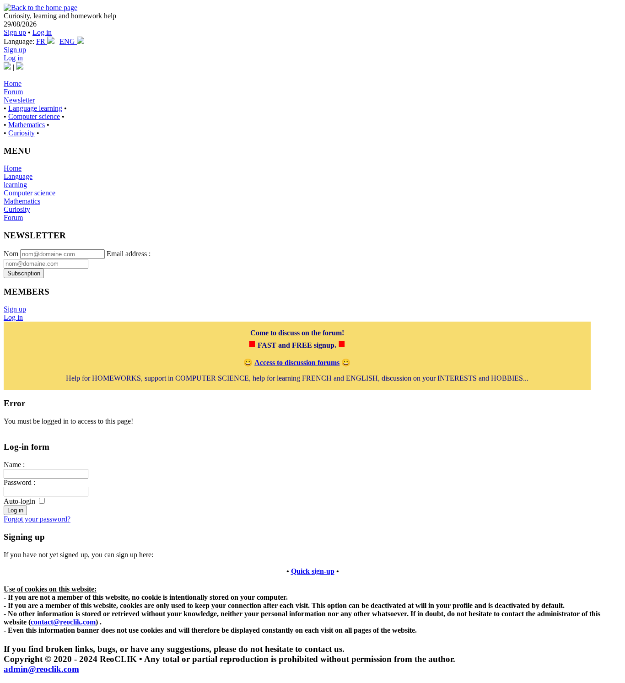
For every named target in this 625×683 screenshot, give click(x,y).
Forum (13, 92)
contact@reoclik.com (63, 622)
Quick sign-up (312, 571)
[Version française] (7, 67)
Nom (11, 254)
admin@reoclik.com (41, 669)
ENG (68, 41)
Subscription (23, 273)
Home (13, 83)
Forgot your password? (37, 519)
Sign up (15, 32)
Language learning (35, 108)
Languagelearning (18, 180)
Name (12, 464)
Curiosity (21, 133)
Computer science (34, 116)
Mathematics (26, 125)
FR (41, 41)
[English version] (19, 67)
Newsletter (19, 100)
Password (18, 482)
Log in (42, 32)
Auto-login (19, 501)
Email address (127, 254)
